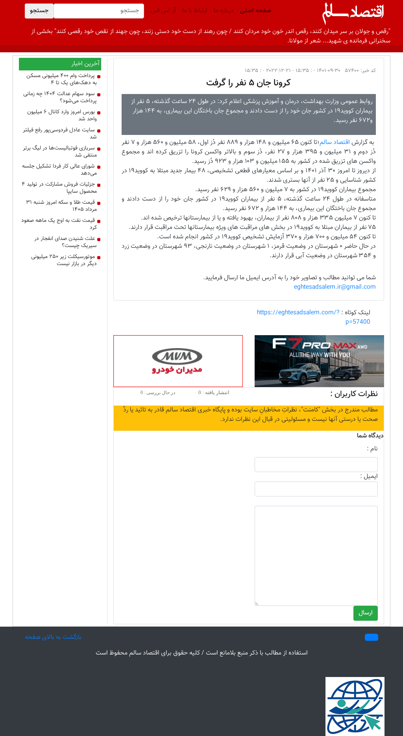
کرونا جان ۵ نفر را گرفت (248, 83)
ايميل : (369, 476)
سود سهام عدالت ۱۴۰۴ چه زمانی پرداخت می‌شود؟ (60, 97)
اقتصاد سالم (335, 143)
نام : (372, 449)
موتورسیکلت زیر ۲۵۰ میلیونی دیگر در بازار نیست (64, 260)
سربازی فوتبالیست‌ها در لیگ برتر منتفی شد (60, 152)
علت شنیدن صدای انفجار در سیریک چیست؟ (65, 242)
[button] (371, 637)
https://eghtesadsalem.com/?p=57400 (313, 317)
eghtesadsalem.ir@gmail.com (335, 287)
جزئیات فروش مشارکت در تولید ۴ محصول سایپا (59, 188)
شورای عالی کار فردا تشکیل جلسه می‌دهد (59, 170)
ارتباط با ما (194, 11)
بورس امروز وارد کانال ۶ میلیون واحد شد (62, 116)
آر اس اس (163, 11)
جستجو (39, 11)
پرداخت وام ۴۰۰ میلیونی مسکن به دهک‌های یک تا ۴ (61, 79)
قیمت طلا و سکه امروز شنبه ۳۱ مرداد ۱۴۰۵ (61, 206)
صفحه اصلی (254, 11)
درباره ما (224, 11)
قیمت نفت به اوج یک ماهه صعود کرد (59, 224)
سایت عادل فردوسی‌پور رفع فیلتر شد (60, 134)
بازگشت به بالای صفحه (53, 637)
